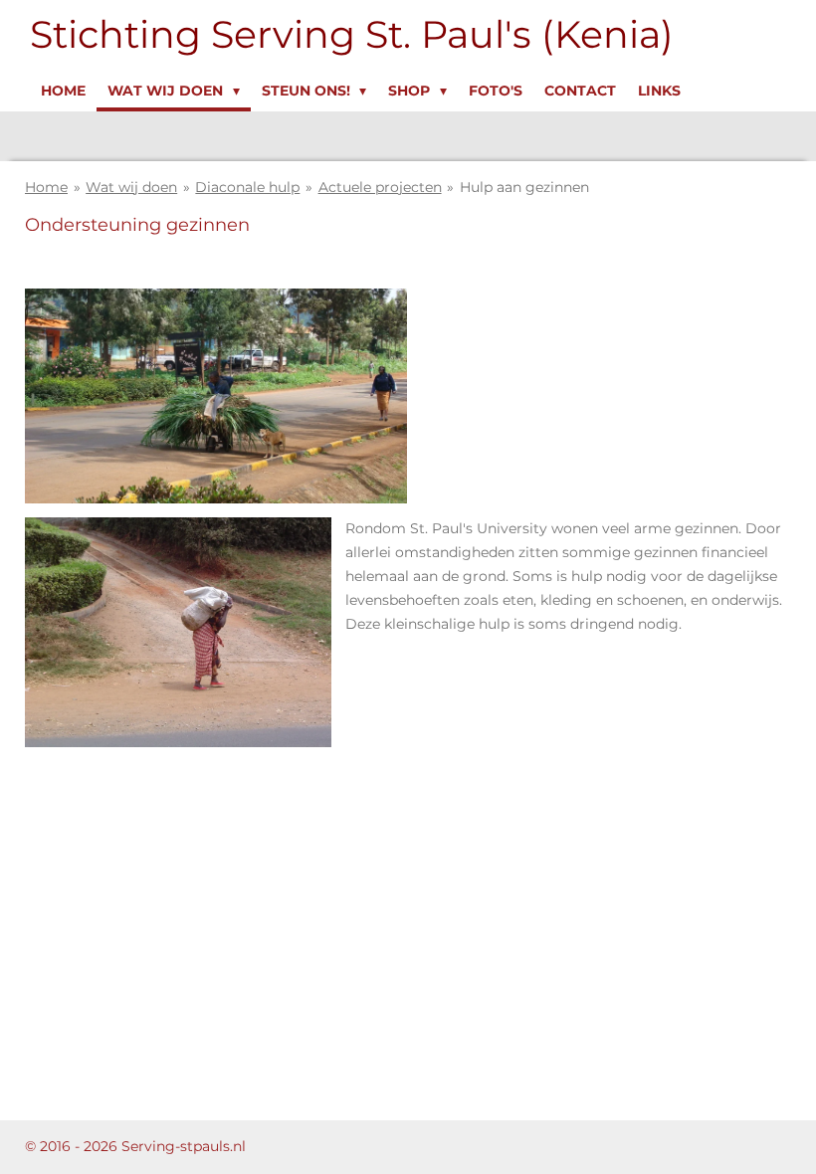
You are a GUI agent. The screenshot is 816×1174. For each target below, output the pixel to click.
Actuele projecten (380, 187)
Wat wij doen (131, 187)
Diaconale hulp (247, 187)
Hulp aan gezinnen (524, 187)
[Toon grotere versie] (178, 632)
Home (46, 187)
